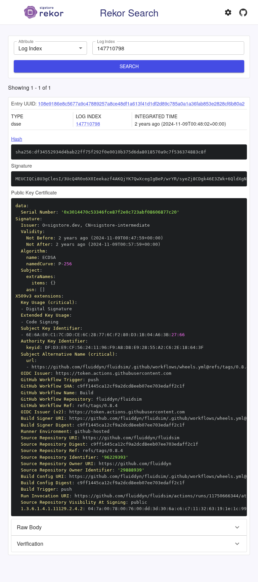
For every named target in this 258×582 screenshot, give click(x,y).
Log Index (106, 41)
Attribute (25, 41)
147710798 (88, 123)
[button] (129, 527)
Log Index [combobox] (30, 48)
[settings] (228, 12)
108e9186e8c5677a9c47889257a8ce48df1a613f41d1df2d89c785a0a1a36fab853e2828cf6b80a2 (141, 103)
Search (129, 66)
